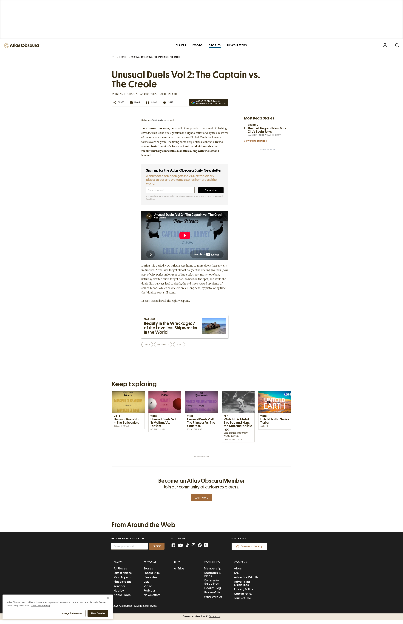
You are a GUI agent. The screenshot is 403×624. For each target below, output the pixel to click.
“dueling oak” (154, 292)
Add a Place (122, 594)
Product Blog (212, 587)
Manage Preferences (72, 613)
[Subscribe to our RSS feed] (206, 545)
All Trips (179, 568)
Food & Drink (152, 572)
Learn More (201, 497)
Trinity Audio (157, 120)
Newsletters (152, 594)
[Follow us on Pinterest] (200, 545)
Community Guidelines (211, 582)
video (179, 345)
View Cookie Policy (40, 605)
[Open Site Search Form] (397, 45)
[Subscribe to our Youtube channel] (180, 545)
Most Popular (122, 577)
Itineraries (150, 577)
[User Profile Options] (385, 45)
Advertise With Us (246, 577)
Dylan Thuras (124, 94)
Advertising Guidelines (242, 583)
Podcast (149, 590)
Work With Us (213, 596)
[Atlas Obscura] (22, 45)
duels (147, 345)
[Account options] (385, 45)
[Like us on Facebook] (173, 545)
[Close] (107, 598)
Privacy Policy (205, 196)
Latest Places (123, 572)
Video (148, 586)
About (238, 568)
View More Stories (254, 141)
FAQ (236, 572)
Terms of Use (242, 598)
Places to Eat (122, 581)
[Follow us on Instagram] (193, 545)
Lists (146, 581)
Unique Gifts (212, 592)
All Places (120, 568)
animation (163, 345)
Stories (123, 57)
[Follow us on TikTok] (187, 546)
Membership (212, 568)
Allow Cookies (98, 613)
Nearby (119, 590)
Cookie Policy (243, 593)
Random (119, 586)
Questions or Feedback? (201, 616)
